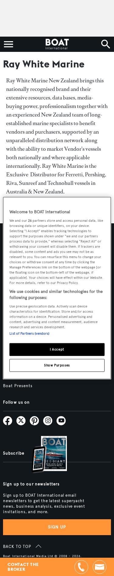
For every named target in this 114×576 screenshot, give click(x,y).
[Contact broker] (99, 567)
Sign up (57, 527)
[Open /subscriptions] (44, 455)
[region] (57, 288)
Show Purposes (57, 365)
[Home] (57, 44)
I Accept (57, 349)
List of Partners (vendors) (29, 333)
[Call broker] (81, 567)
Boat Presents (18, 385)
